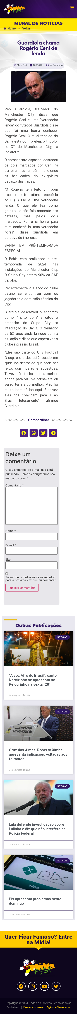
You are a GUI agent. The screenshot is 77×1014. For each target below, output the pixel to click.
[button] (24, 433)
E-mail (10, 545)
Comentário (14, 485)
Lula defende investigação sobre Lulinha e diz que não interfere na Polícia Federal (37, 829)
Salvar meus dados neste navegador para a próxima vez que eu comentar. (30, 578)
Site (8, 559)
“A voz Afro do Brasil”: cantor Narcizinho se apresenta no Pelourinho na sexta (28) (33, 680)
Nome (10, 530)
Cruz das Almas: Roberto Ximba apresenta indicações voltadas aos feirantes (38, 754)
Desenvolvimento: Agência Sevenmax (46, 1007)
